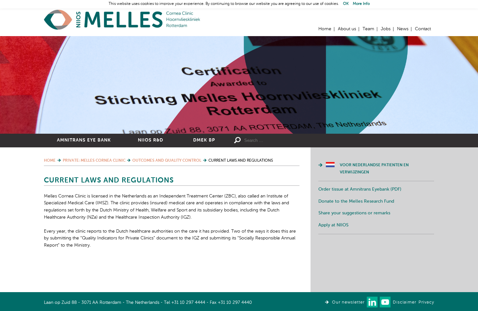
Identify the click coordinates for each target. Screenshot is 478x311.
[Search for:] (291, 140)
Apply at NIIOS (333, 225)
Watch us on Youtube (385, 302)
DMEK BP (204, 140)
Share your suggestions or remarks (354, 213)
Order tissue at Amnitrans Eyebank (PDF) (359, 189)
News (402, 29)
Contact (423, 29)
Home (122, 19)
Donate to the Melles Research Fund (356, 201)
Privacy (426, 302)
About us (347, 29)
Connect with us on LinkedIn (372, 302)
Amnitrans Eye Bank (84, 140)
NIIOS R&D (150, 140)
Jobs (386, 29)
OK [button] (346, 4)
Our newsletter (348, 302)
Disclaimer (404, 302)
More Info (361, 4)
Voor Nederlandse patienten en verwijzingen (374, 168)
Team (368, 29)
